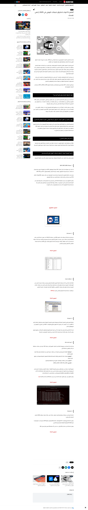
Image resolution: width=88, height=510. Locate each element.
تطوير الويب (34, 5)
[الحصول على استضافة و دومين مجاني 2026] (26, 72)
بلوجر (47, 5)
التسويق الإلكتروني (69, 5)
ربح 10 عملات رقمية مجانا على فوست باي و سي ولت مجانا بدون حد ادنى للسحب (23, 33)
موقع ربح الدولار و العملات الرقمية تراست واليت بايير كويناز (19, 157)
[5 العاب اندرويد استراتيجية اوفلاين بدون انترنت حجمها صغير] (26, 144)
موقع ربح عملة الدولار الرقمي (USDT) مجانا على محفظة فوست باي (19, 54)
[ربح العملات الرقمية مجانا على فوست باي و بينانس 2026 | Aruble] (26, 90)
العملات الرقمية (52, 5)
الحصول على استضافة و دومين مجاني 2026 (19, 72)
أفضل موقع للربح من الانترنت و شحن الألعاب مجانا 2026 (19, 132)
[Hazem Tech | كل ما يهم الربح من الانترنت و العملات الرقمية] (68, 1)
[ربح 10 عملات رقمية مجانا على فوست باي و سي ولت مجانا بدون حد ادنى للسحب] (26, 59)
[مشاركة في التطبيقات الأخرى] (60, 467)
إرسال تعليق (69, 494)
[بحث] (15, 5)
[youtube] (19, 2)
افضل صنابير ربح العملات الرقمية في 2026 (19, 78)
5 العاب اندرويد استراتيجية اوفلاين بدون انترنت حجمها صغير (19, 144)
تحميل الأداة (53, 250)
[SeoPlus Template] (73, 508)
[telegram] (17, 2)
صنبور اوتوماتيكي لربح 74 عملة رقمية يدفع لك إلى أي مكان (19, 84)
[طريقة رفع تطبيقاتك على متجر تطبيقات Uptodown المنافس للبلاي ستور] (26, 96)
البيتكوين (43, 5)
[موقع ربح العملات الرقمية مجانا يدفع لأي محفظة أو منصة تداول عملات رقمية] (26, 65)
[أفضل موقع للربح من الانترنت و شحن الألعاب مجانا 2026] (26, 131)
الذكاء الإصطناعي (26, 5)
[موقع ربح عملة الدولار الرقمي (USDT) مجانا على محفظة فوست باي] (26, 53)
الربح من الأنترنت (60, 5)
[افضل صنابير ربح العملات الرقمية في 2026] (26, 78)
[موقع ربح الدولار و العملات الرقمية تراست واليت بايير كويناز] (26, 156)
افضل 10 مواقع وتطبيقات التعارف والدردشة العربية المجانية (19, 48)
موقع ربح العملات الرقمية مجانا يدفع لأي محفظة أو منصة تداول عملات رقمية (19, 66)
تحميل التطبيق (53, 208)
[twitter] (15, 2)
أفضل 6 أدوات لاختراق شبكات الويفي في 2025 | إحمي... (68, 485)
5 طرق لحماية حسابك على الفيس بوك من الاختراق (54, 485)
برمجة (38, 5)
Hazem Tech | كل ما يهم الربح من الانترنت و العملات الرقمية (53, 507)
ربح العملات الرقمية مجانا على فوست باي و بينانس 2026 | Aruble (19, 91)
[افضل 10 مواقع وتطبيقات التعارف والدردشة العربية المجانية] (26, 47)
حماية (72, 9)
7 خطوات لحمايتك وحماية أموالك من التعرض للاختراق (39, 485)
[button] (69, 467)
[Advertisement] (53, 29)
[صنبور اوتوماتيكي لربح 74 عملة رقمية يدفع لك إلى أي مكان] (26, 84)
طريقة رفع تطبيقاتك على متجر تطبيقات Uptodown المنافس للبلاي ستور (19, 97)
